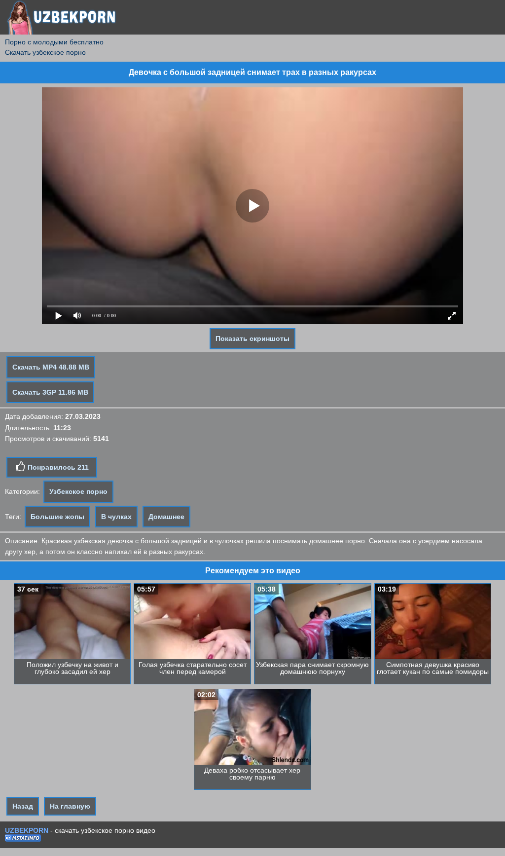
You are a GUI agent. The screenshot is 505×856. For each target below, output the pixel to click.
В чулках (116, 517)
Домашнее (166, 517)
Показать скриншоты (252, 338)
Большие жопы (57, 517)
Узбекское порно (78, 491)
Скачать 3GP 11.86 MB (50, 392)
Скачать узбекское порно (45, 52)
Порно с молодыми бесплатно (54, 42)
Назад (22, 806)
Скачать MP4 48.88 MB (50, 367)
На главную (70, 806)
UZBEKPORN (26, 830)
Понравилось (57, 467)
